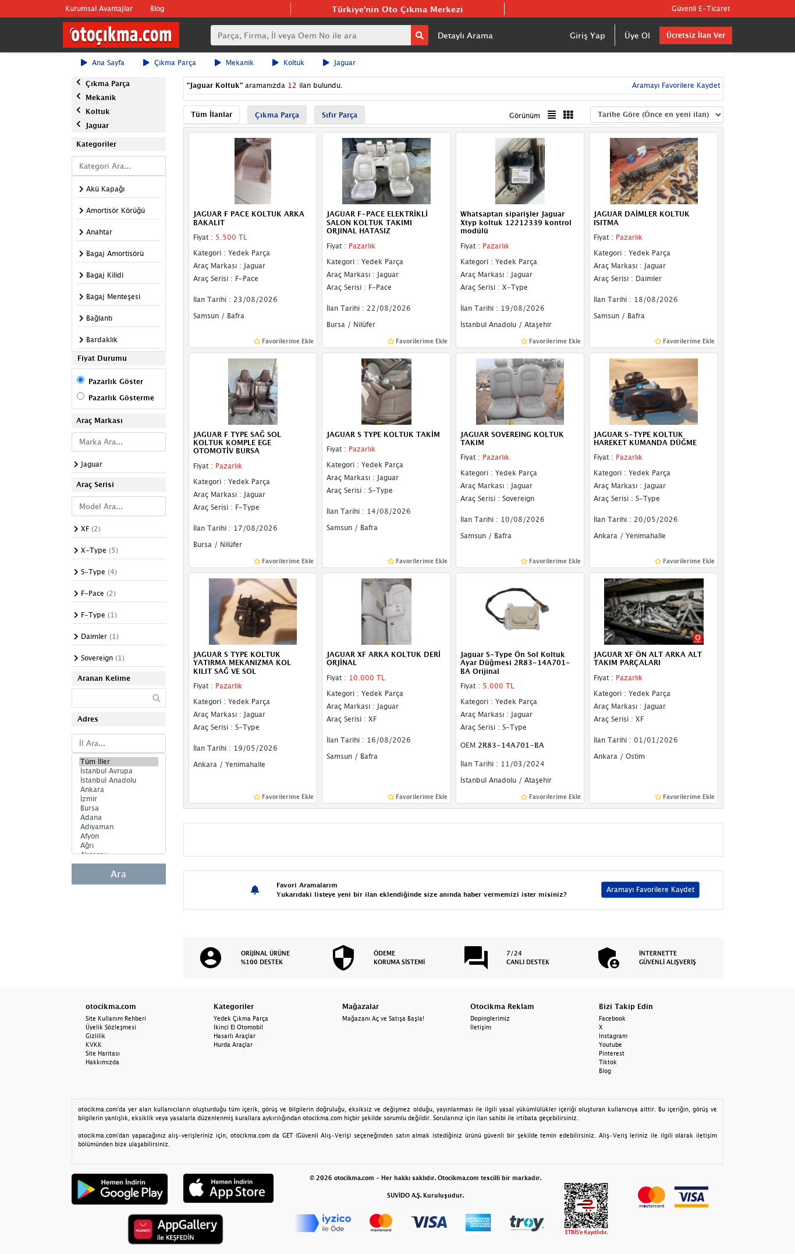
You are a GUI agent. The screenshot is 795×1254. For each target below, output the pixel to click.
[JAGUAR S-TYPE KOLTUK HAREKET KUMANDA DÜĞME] (653, 390)
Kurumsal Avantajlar (99, 8)
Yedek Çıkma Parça (241, 1018)
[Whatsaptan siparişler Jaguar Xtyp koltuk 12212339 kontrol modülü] (520, 170)
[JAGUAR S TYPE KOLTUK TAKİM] (386, 390)
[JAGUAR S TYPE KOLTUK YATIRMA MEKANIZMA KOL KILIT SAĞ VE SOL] (253, 610)
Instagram (613, 1035)
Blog (157, 8)
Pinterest (611, 1053)
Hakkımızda (102, 1061)
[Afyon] (118, 836)
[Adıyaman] (118, 827)
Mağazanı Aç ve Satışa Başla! (383, 1018)
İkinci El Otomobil (238, 1027)
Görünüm (524, 115)
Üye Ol (637, 35)
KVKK (94, 1044)
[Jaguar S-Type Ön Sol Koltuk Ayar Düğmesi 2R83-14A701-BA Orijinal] (520, 610)
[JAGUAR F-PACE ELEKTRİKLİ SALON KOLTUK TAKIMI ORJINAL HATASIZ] (386, 170)
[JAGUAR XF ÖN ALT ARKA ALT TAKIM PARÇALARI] (653, 610)
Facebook (612, 1018)
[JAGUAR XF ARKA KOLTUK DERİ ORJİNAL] (386, 610)
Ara (118, 874)
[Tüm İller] (118, 761)
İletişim (480, 1027)
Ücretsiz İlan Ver (695, 35)
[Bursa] (118, 808)
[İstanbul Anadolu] (118, 780)
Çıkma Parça (175, 62)
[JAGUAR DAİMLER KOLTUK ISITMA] (653, 170)
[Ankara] (118, 789)
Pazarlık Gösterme (121, 397)
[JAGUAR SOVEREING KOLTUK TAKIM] (520, 390)
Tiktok (608, 1061)
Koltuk (293, 62)
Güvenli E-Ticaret (701, 8)
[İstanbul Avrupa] (118, 771)
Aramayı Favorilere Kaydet (650, 889)
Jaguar (345, 62)
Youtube (610, 1044)
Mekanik (240, 62)
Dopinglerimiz (490, 1018)
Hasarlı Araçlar (234, 1035)
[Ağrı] (118, 845)
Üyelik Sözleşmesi (111, 1027)
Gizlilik (95, 1035)
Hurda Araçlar (233, 1044)
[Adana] (118, 817)
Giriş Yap (587, 35)
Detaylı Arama (465, 35)
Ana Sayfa (108, 62)
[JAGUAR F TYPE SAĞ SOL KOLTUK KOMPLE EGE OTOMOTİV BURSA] (253, 390)
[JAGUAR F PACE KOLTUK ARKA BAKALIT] (253, 170)
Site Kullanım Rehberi (116, 1018)
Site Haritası (103, 1053)
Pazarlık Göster (115, 381)
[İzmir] (118, 799)
